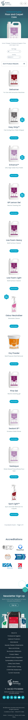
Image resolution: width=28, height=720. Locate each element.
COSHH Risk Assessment (14, 670)
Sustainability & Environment (14, 660)
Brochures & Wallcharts (14, 651)
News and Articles (14, 648)
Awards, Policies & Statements (14, 645)
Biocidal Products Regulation (14, 657)
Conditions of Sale (9, 712)
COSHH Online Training (14, 667)
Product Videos (14, 654)
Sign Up (14, 605)
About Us (14, 633)
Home (3, 43)
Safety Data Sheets (14, 663)
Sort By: (14, 54)
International (14, 642)
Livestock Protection (14, 639)
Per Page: (14, 49)
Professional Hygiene (16, 43)
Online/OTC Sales (19, 712)
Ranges (8, 43)
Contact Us (11, 715)
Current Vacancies (14, 673)
